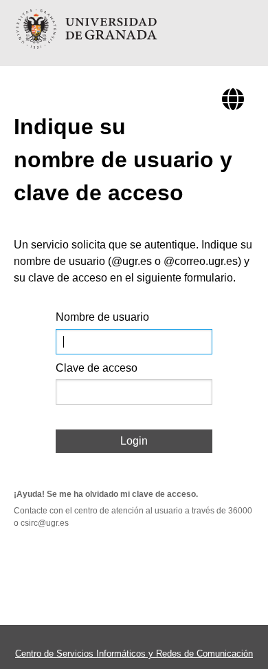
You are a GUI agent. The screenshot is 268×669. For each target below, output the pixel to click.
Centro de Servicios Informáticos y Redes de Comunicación (134, 653)
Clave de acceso (96, 368)
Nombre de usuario (102, 317)
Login (134, 441)
